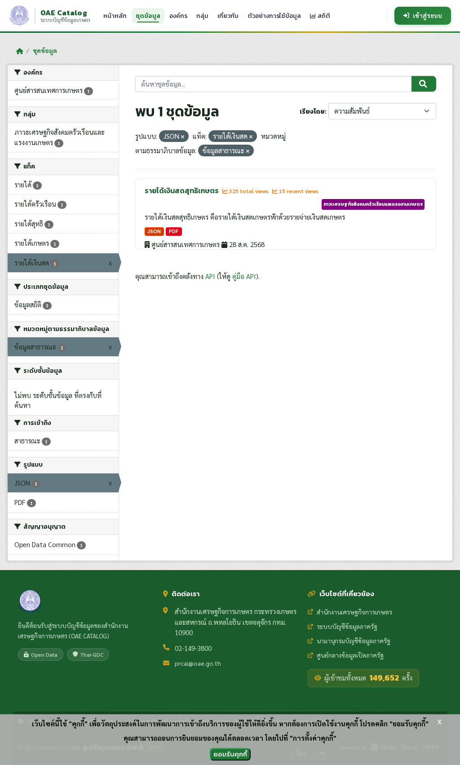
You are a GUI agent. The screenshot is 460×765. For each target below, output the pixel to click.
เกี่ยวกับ (228, 15)
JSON (154, 231)
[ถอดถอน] (182, 136)
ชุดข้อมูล (148, 15)
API (210, 276)
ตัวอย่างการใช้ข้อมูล (274, 15)
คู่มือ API (244, 276)
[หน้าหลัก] (19, 51)
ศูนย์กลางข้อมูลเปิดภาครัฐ (350, 655)
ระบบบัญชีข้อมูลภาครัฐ (347, 626)
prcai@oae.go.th (198, 663)
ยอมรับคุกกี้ (230, 754)
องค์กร (178, 15)
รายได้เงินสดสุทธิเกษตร (182, 190)
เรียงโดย (312, 111)
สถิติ (323, 15)
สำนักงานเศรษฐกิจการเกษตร (354, 612)
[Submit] (423, 84)
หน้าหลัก (115, 15)
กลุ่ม (202, 15)
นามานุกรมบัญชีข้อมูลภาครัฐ (353, 641)
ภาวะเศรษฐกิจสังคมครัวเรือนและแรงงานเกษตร (373, 204)
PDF (173, 231)
